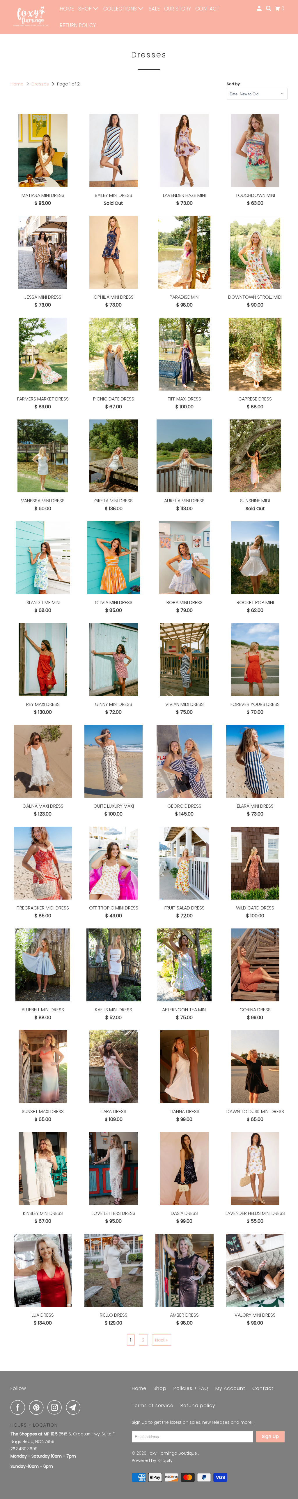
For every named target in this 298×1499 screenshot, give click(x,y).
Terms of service (152, 1405)
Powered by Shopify (152, 1460)
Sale (154, 8)
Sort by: (234, 84)
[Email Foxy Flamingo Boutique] (75, 1407)
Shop (85, 8)
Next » (161, 1340)
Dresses (40, 84)
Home (67, 8)
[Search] (269, 8)
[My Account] (260, 8)
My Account (230, 1388)
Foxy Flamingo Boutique (173, 1453)
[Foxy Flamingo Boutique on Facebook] (19, 1407)
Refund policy (197, 1405)
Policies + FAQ (190, 1388)
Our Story (177, 8)
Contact (207, 8)
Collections (120, 8)
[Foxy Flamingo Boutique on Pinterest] (37, 1407)
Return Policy (78, 25)
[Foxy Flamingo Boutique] (31, 17)
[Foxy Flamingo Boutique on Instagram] (56, 1407)
